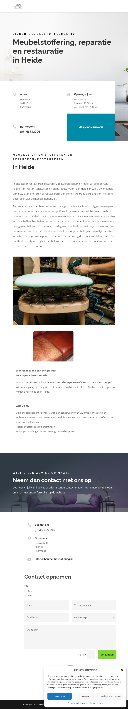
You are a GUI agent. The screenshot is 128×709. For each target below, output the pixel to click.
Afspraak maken (91, 127)
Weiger (85, 696)
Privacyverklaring (87, 703)
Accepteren (60, 696)
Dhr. (30, 591)
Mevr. (31, 595)
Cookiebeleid (73, 703)
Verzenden (107, 654)
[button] (121, 669)
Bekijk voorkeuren (111, 696)
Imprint (100, 703)
